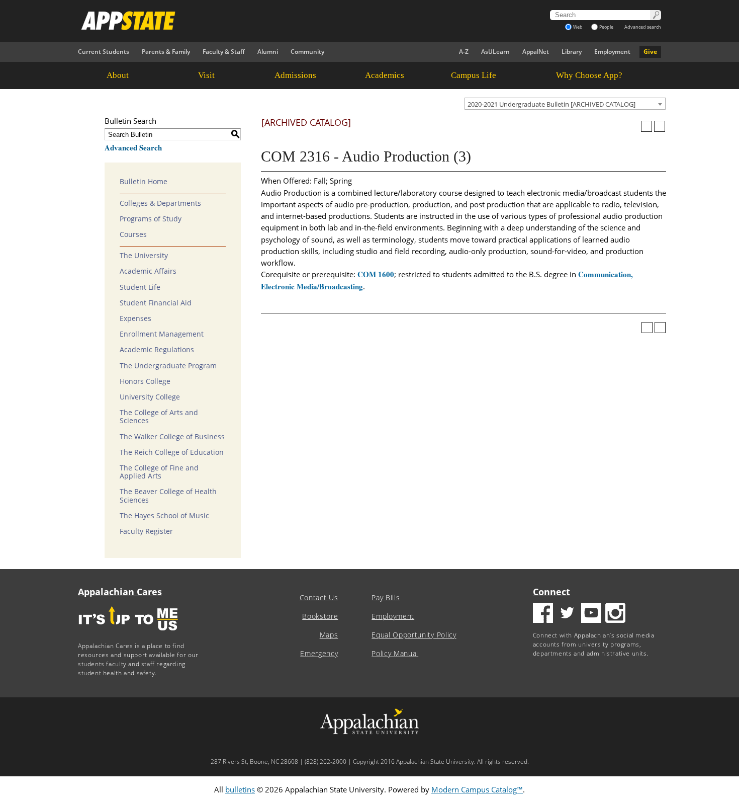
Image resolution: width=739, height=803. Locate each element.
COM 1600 (375, 274)
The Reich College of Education (172, 452)
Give (650, 51)
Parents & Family (166, 51)
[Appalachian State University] (278, 20)
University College (150, 397)
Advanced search (642, 27)
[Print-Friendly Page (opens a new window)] (646, 126)
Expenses (135, 318)
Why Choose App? (589, 75)
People (606, 27)
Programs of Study (150, 218)
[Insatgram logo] (615, 614)
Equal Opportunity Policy (414, 634)
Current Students (103, 51)
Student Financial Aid (156, 302)
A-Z (464, 51)
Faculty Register (146, 531)
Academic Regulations (157, 349)
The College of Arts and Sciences (159, 416)
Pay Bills (386, 597)
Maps (329, 634)
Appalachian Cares (120, 592)
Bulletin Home (143, 181)
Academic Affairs (148, 271)
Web (578, 27)
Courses (133, 234)
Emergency (319, 653)
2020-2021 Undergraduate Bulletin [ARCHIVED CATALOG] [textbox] (551, 104)
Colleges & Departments (160, 203)
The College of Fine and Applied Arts (159, 471)
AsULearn (495, 51)
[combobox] (565, 104)
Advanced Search (133, 147)
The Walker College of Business (172, 436)
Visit (206, 75)
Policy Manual (395, 653)
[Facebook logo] (543, 614)
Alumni (267, 51)
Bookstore (320, 616)
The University (144, 255)
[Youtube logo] (591, 614)
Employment (612, 51)
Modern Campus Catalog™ (477, 789)
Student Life (140, 287)
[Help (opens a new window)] (659, 126)
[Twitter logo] (567, 614)
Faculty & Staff (224, 51)
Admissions (295, 75)
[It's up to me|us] (128, 633)
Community (307, 51)
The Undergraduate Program (168, 365)
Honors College (145, 381)
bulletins (240, 789)
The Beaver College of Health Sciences (168, 495)
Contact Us (319, 597)
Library (572, 51)
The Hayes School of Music (164, 515)
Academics (384, 75)
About (118, 75)
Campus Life (473, 75)
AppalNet (535, 51)
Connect (551, 592)
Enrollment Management (162, 334)
